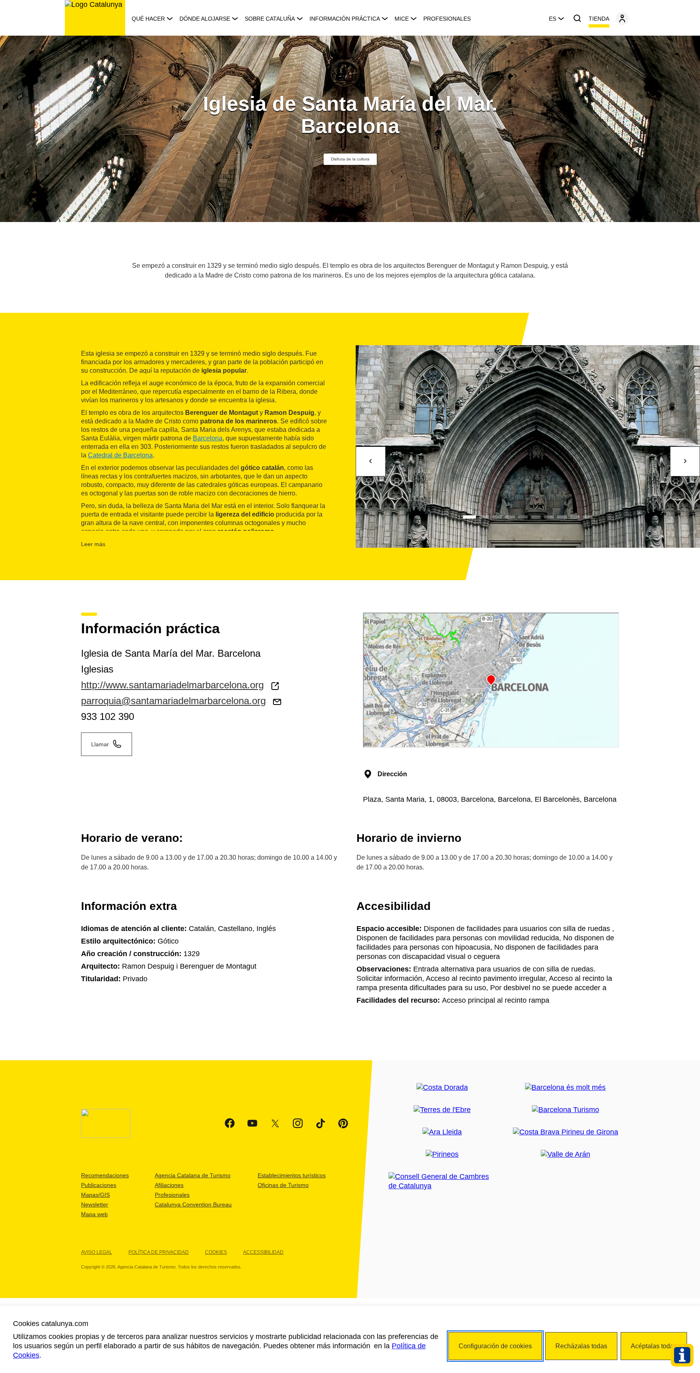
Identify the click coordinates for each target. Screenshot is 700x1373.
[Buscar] (577, 19)
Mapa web (94, 1214)
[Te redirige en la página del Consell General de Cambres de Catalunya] (441, 1181)
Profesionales (447, 18)
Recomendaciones (105, 1175)
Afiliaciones (169, 1185)
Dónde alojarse (204, 18)
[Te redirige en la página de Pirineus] (442, 1154)
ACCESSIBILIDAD (263, 1252)
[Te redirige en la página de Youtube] (252, 1123)
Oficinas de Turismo (283, 1185)
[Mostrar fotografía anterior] (371, 461)
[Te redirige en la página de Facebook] (230, 1123)
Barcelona (207, 438)
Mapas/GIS (95, 1194)
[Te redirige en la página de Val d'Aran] (565, 1154)
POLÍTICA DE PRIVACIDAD (158, 1252)
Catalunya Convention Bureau (193, 1204)
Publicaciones (98, 1185)
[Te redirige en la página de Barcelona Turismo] (565, 1110)
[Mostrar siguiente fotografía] (685, 461)
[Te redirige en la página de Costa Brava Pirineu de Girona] (565, 1132)
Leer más (93, 544)
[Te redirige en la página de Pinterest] (343, 1123)
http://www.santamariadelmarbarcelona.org (172, 684)
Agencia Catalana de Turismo (192, 1175)
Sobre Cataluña (270, 18)
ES (552, 18)
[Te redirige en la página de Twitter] (275, 1123)
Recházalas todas (581, 1346)
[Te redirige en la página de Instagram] (298, 1123)
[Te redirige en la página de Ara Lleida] (442, 1132)
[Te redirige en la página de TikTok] (320, 1123)
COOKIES (216, 1252)
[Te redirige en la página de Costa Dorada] (442, 1087)
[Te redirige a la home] (95, 18)
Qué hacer (148, 18)
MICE (402, 18)
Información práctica (344, 18)
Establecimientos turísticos (292, 1175)
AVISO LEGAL (96, 1252)
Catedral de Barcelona (120, 455)
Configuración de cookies (495, 1346)
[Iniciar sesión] (622, 19)
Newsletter (94, 1204)
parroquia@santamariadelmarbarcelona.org (173, 700)
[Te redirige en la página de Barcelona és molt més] (565, 1087)
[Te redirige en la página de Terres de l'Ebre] (442, 1110)
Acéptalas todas (654, 1346)
